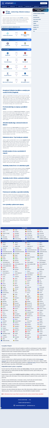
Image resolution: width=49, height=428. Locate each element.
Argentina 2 (17, 248)
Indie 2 (16, 280)
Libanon (4, 296)
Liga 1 (4, 235)
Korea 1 (16, 292)
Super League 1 (30, 236)
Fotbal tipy (12, 6)
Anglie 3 (16, 244)
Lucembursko (5, 297)
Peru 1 (4, 312)
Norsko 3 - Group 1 (30, 308)
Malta (28, 299)
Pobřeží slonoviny (30, 312)
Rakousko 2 (5, 315)
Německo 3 (17, 303)
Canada (28, 260)
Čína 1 (16, 265)
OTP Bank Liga (29, 235)
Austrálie (4, 249)
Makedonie (41, 297)
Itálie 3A (40, 283)
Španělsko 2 (29, 326)
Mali (15, 299)
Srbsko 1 (40, 324)
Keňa (16, 290)
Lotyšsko (28, 296)
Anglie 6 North (5, 246)
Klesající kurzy (36, 17)
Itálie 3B (4, 285)
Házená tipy (36, 6)
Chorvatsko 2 (41, 278)
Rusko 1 (28, 317)
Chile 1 (4, 278)
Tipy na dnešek (44, 6)
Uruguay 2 (4, 335)
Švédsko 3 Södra (42, 328)
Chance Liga (29, 233)
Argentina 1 (5, 248)
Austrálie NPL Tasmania (31, 251)
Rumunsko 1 (5, 317)
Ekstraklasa (17, 233)
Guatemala (17, 276)
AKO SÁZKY (35, 15)
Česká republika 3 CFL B (19, 264)
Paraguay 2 (41, 310)
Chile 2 (16, 278)
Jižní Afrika (29, 287)
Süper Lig (41, 231)
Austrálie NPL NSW (42, 249)
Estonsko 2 (29, 269)
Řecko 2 (16, 319)
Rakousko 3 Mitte (18, 315)
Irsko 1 (16, 281)
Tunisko (16, 331)
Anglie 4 (28, 244)
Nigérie (4, 306)
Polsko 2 (4, 313)
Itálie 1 (16, 283)
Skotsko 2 (16, 322)
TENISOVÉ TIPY (36, 25)
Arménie (40, 248)
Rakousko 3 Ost (30, 315)
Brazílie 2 (16, 258)
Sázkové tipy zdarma (32, 362)
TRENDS (34, 23)
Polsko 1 (40, 312)
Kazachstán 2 (5, 290)
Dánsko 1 (40, 265)
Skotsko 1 (4, 322)
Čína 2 (28, 265)
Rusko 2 (40, 317)
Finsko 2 (28, 271)
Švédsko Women (6, 329)
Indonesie (29, 280)
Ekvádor (40, 267)
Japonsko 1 (17, 287)
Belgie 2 (28, 255)
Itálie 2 (28, 283)
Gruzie (4, 276)
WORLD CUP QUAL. (6, 340)
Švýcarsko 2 (29, 329)
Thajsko (4, 331)
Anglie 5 (40, 244)
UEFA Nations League (31, 238)
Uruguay (40, 333)
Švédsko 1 (4, 328)
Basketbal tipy (28, 6)
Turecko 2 (41, 331)
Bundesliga (29, 229)
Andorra (28, 242)
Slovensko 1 (5, 324)
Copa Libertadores (42, 260)
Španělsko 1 (17, 326)
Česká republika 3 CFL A (7, 264)
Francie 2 (4, 274)
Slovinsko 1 (29, 324)
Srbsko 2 (4, 326)
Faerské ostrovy (5, 271)
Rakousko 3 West (42, 315)
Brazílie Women (5, 260)
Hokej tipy (20, 6)
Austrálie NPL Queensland (7, 251)
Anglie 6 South (17, 246)
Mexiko (16, 301)
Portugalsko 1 (17, 313)
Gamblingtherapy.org (31, 405)
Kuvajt (16, 294)
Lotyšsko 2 (41, 296)
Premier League (5, 229)
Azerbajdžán (17, 253)
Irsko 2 (28, 281)
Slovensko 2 (17, 324)
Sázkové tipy (4, 6)
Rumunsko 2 (17, 317)
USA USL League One (43, 335)
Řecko (4, 319)
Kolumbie (28, 290)
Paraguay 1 (29, 310)
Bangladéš (41, 253)
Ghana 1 (40, 274)
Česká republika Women (7, 265)
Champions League (42, 236)
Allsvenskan (5, 236)
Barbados (4, 255)
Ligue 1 (4, 231)
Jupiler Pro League (6, 233)
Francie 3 (16, 274)
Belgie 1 (16, 255)
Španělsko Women (42, 326)
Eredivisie (16, 231)
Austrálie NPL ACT (18, 249)
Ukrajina (16, 333)
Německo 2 (5, 303)
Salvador (40, 319)
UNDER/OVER (35, 21)
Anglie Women (41, 246)
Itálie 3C (16, 285)
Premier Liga (41, 235)
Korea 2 (28, 292)
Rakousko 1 (41, 313)
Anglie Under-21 (30, 246)
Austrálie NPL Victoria (43, 251)
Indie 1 (4, 280)
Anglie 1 (40, 242)
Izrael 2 (40, 285)
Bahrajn (28, 253)
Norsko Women (5, 310)
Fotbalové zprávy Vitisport (38, 13)
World (16, 338)
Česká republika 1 (30, 262)
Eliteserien (17, 236)
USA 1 (16, 335)
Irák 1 (40, 280)
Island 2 (4, 283)
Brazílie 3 (28, 258)
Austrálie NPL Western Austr (7, 253)
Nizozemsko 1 (17, 306)
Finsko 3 (40, 271)
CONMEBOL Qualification (43, 238)
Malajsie (4, 299)
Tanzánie (40, 329)
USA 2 (28, 335)
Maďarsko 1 (17, 297)
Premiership (41, 233)
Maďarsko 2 (29, 297)
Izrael (28, 285)
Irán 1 (4, 281)
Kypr (28, 294)
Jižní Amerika (41, 287)
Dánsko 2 (4, 267)
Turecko (28, 331)
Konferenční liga (18, 238)
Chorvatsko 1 (29, 278)
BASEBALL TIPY (36, 27)
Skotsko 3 (29, 322)
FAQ (34, 31)
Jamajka (4, 287)
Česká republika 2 (42, 262)
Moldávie (28, 301)
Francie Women (30, 274)
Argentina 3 (29, 248)
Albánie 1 (4, 242)
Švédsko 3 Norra (30, 328)
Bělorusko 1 (41, 255)
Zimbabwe (17, 340)
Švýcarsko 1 (17, 329)
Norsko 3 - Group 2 (42, 308)
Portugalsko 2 (29, 313)
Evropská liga (5, 238)
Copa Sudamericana (6, 262)
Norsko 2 (16, 308)
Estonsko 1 (17, 269)
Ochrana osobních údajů (22, 399)
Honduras (29, 276)
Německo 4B (29, 303)
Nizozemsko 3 (41, 306)
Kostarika (4, 294)
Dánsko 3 (16, 267)
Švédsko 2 (17, 328)
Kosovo (40, 292)
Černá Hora (17, 262)
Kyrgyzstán (41, 294)
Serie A (40, 229)
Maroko (40, 299)
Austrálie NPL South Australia (19, 251)
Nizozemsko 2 (29, 306)
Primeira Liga (29, 231)
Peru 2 (16, 312)
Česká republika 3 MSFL (31, 264)
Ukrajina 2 (29, 333)
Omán (16, 310)
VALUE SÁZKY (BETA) (37, 19)
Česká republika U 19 (43, 264)
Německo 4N (41, 303)
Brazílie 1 (4, 258)
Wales (4, 338)
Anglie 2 (4, 244)
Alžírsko (16, 242)
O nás (30, 399)
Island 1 (40, 281)
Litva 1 (16, 296)
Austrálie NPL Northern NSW (31, 249)
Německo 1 (41, 301)
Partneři (35, 29)
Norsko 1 (4, 308)
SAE (28, 319)
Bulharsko (16, 260)
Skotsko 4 (41, 322)
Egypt (28, 267)
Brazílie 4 (41, 258)
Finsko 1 (16, 271)
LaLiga (16, 229)
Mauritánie (5, 301)
